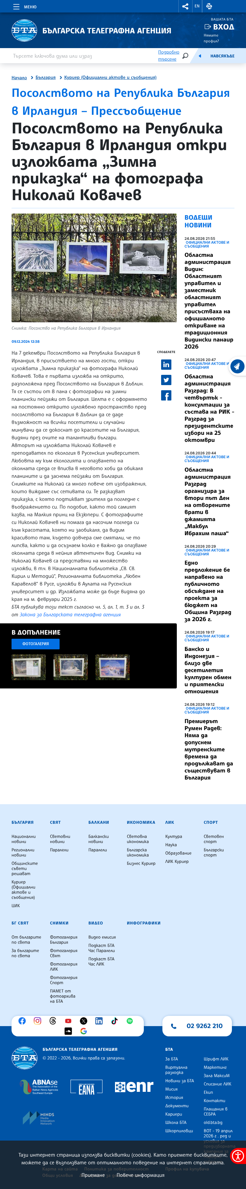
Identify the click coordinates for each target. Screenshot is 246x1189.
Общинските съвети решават (25, 868)
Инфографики (144, 923)
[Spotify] (131, 1021)
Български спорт (214, 852)
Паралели (59, 850)
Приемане (93, 1175)
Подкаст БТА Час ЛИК (101, 962)
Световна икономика (138, 839)
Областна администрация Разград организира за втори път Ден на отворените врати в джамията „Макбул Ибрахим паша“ (207, 501)
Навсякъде (222, 56)
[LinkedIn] (100, 1021)
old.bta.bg (213, 1122)
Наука (171, 844)
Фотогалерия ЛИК (64, 967)
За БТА (171, 1059)
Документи (177, 1106)
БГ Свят (20, 923)
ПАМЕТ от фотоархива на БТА (62, 996)
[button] (185, 6)
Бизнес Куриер (141, 863)
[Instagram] (39, 1021)
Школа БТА (175, 1122)
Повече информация (141, 1175)
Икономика (141, 822)
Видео (95, 923)
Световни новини (60, 839)
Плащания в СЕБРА (215, 1112)
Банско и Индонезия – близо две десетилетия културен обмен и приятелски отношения (207, 670)
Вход (223, 26)
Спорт (211, 822)
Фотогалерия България (64, 940)
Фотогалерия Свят (64, 953)
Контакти (214, 1100)
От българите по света (26, 940)
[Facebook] (23, 1021)
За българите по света (25, 953)
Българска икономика (138, 852)
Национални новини (24, 839)
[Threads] (54, 1021)
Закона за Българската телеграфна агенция (70, 614)
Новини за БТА (179, 1081)
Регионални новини (23, 852)
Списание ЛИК (217, 1084)
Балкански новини (98, 839)
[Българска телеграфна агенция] (24, 1058)
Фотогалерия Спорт (64, 980)
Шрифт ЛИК (216, 1059)
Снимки (59, 923)
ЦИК (16, 905)
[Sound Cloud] (70, 1031)
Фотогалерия (35, 643)
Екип (208, 1092)
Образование (178, 853)
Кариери (173, 1114)
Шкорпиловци (179, 1131)
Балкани (98, 822)
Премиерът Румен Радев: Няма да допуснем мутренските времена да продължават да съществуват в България (208, 749)
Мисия (171, 1089)
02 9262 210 (204, 1026)
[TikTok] (116, 1021)
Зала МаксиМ (217, 1075)
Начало (19, 77)
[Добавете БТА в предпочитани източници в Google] (85, 1031)
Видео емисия (102, 937)
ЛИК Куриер (177, 861)
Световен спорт (214, 839)
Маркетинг (215, 1067)
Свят (55, 822)
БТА (169, 1049)
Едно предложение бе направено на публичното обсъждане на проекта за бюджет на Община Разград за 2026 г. (207, 591)
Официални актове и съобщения (206, 244)
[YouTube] (70, 1021)
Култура (173, 836)
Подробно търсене (168, 55)
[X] (85, 1021)
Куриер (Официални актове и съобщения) (110, 77)
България (46, 77)
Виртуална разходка (176, 1070)
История (174, 1097)
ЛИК (169, 822)
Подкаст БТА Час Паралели (101, 948)
